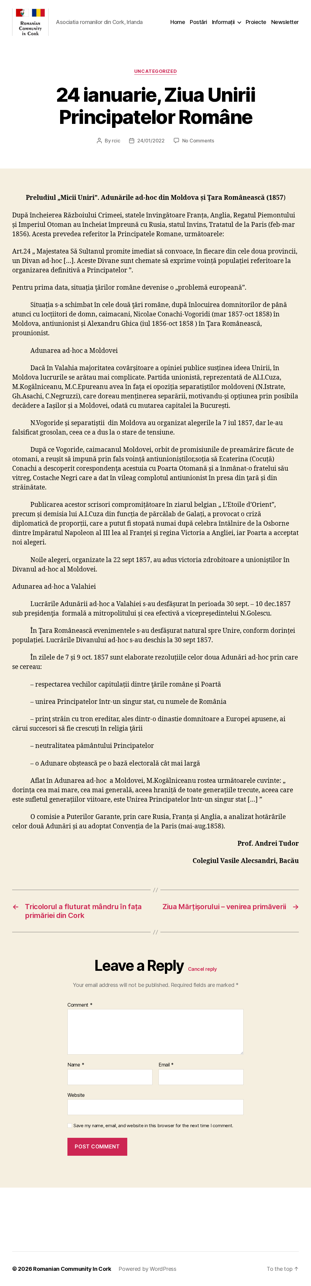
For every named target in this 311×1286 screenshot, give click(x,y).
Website (76, 1095)
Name (75, 1065)
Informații (223, 22)
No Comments (198, 141)
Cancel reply (202, 969)
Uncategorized (155, 71)
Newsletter (285, 22)
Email (166, 1065)
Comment (80, 1005)
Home (177, 22)
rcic (116, 141)
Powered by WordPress (147, 1269)
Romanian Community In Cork (72, 1269)
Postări (198, 22)
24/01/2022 (150, 141)
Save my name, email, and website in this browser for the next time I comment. (153, 1125)
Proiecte (256, 22)
